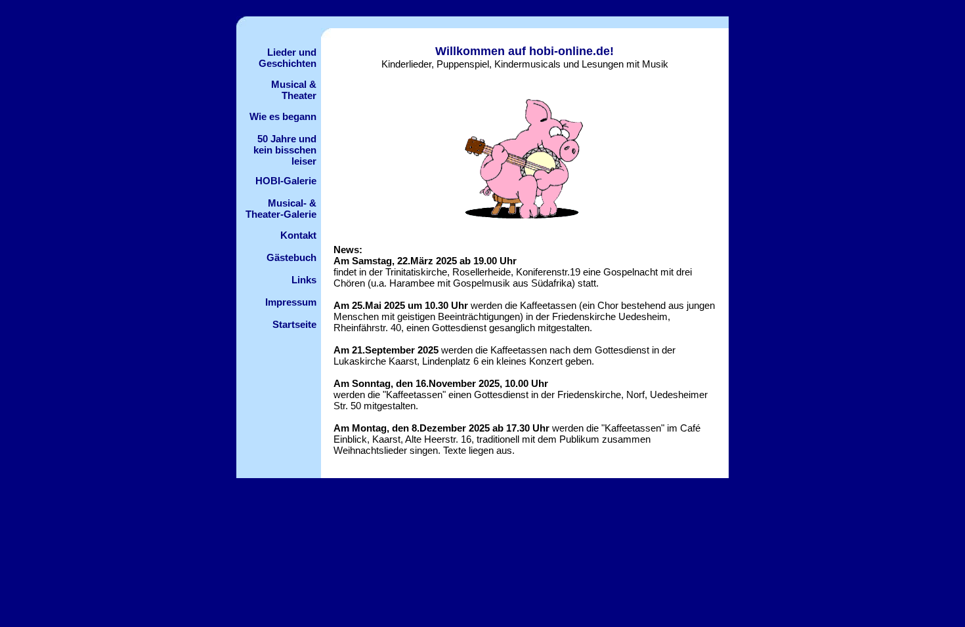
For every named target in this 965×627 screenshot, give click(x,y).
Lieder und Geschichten (287, 58)
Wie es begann (282, 116)
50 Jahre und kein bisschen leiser (284, 150)
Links (303, 279)
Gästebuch (291, 257)
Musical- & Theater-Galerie (281, 208)
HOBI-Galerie (285, 180)
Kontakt (298, 235)
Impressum (290, 302)
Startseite (294, 324)
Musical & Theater (293, 90)
